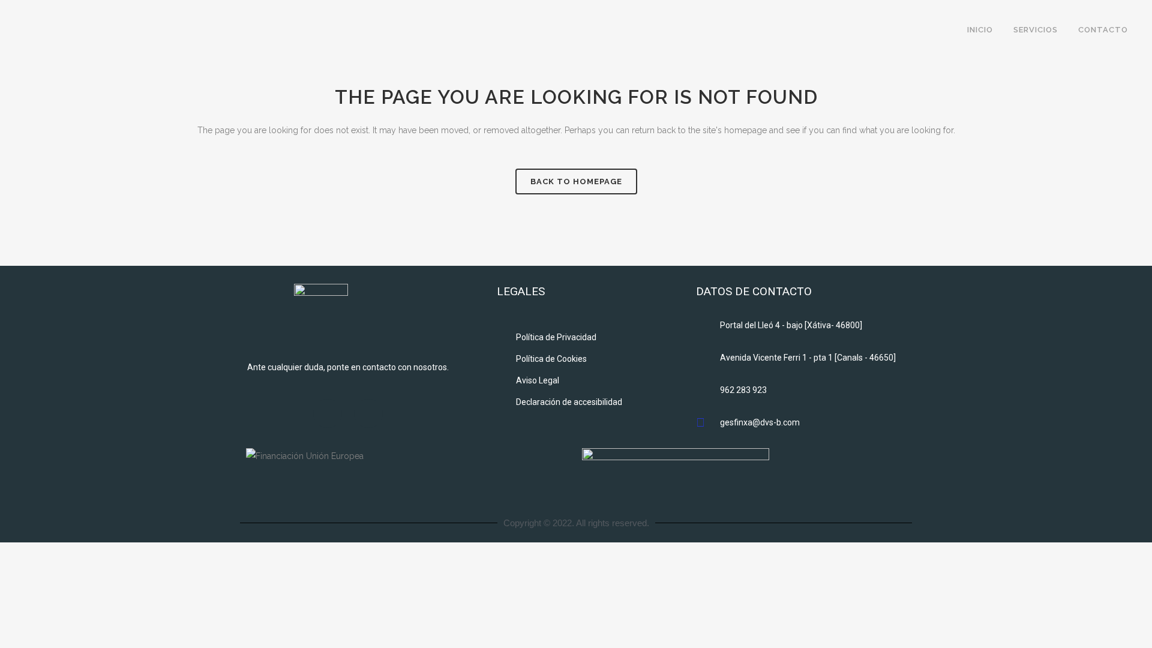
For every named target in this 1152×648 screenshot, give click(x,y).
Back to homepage (576, 181)
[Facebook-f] (327, 413)
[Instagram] (368, 413)
